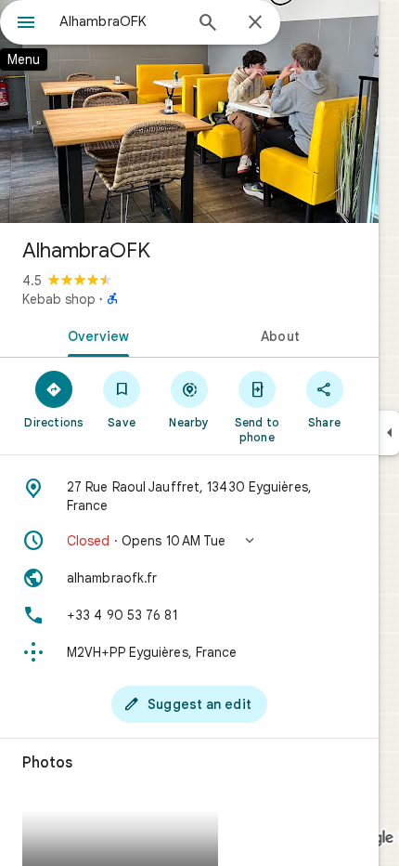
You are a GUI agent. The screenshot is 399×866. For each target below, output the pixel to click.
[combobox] (120, 21)
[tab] (95, 334)
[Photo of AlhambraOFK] (189, 111)
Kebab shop (59, 299)
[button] (189, 540)
